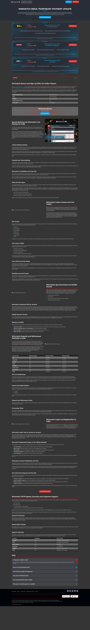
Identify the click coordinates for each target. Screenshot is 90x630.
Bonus (29, 2)
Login (68, 1)
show (76, 77)
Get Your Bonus (45, 113)
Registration (75, 1)
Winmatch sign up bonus (19, 86)
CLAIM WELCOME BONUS (45, 17)
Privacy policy (23, 591)
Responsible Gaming (30, 591)
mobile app (60, 425)
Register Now (73, 44)
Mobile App (24, 2)
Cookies (36, 591)
